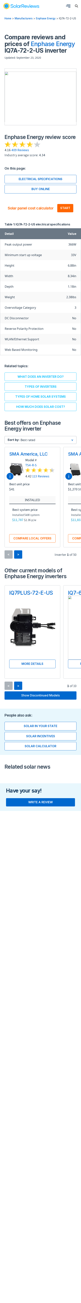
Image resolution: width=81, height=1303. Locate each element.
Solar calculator (40, 746)
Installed (32, 500)
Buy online (40, 189)
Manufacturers (24, 18)
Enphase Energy (46, 18)
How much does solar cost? (40, 407)
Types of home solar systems (40, 396)
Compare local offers (32, 538)
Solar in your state (40, 726)
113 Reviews (40, 476)
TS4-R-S (31, 465)
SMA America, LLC (28, 454)
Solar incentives (40, 736)
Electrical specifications (40, 179)
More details (32, 664)
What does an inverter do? (41, 376)
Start (65, 208)
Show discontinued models (40, 695)
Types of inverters (41, 386)
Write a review (40, 802)
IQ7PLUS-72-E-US (31, 593)
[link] (21, 6)
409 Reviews (20, 150)
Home (8, 18)
